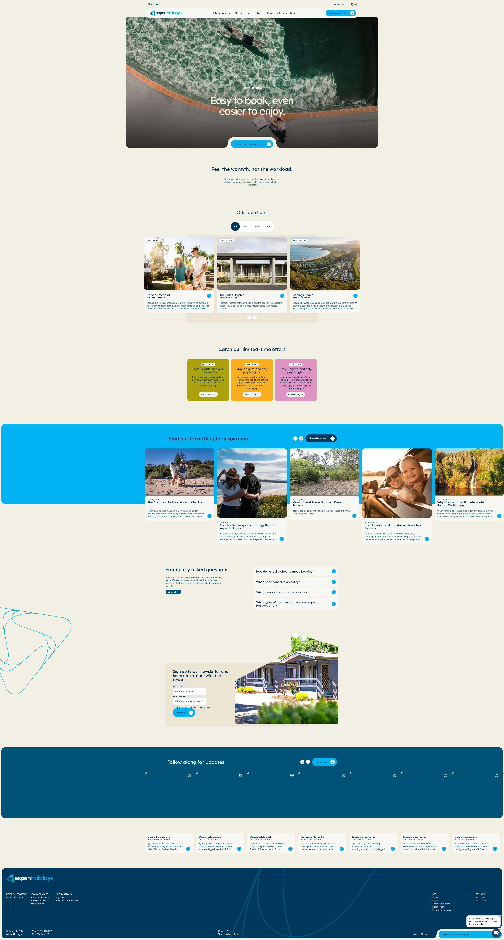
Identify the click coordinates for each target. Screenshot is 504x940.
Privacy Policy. (205, 707)
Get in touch (340, 4)
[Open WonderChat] (496, 933)
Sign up (181, 712)
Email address (181, 696)
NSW (257, 226)
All (235, 226)
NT (245, 226)
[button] (249, 317)
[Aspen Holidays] (166, 13)
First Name (179, 686)
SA (268, 226)
